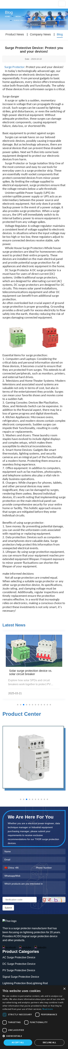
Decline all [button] (49, 1042)
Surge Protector (14, 67)
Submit (8, 907)
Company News (40, 34)
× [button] (64, 989)
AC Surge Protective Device (18, 957)
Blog (28, 16)
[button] (34, 1036)
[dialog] (34, 1017)
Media (18, 16)
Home (7, 16)
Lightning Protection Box (16, 983)
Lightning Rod (39, 983)
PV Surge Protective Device (18, 970)
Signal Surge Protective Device (20, 976)
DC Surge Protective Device (18, 963)
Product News (14, 34)
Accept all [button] (18, 1042)
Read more (47, 1009)
